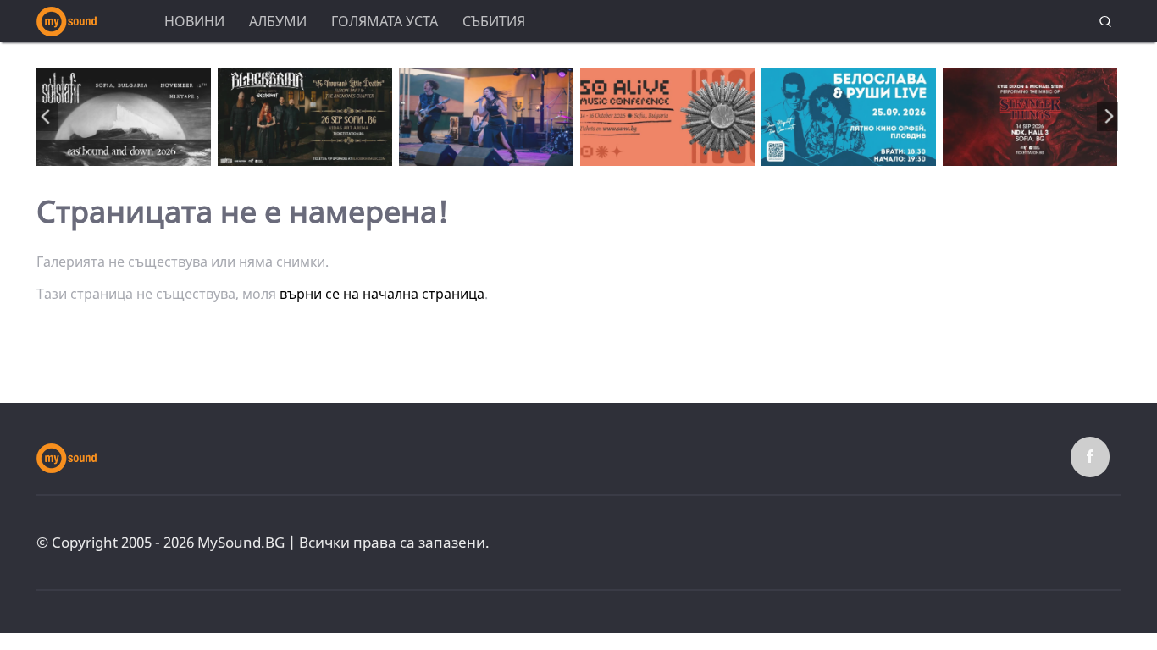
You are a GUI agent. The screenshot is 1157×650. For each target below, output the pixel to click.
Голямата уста (384, 21)
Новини (194, 21)
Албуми (278, 21)
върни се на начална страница (382, 293)
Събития (493, 21)
